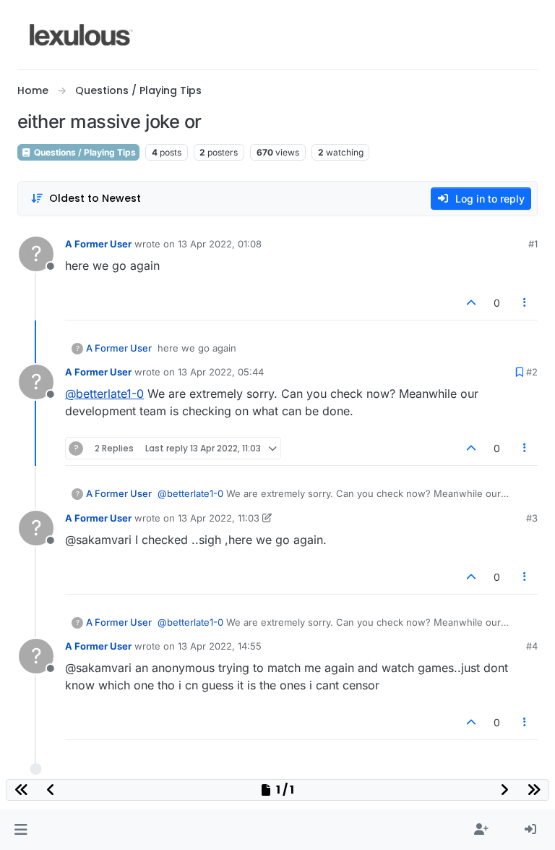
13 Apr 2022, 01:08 (220, 244)
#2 (532, 372)
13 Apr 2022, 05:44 (221, 372)
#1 (533, 244)
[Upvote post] (471, 303)
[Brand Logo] (81, 34)
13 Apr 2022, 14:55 (220, 646)
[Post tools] (525, 303)
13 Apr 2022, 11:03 (218, 518)
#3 (532, 518)
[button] (20, 829)
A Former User (98, 244)
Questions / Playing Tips (84, 152)
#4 (532, 646)
